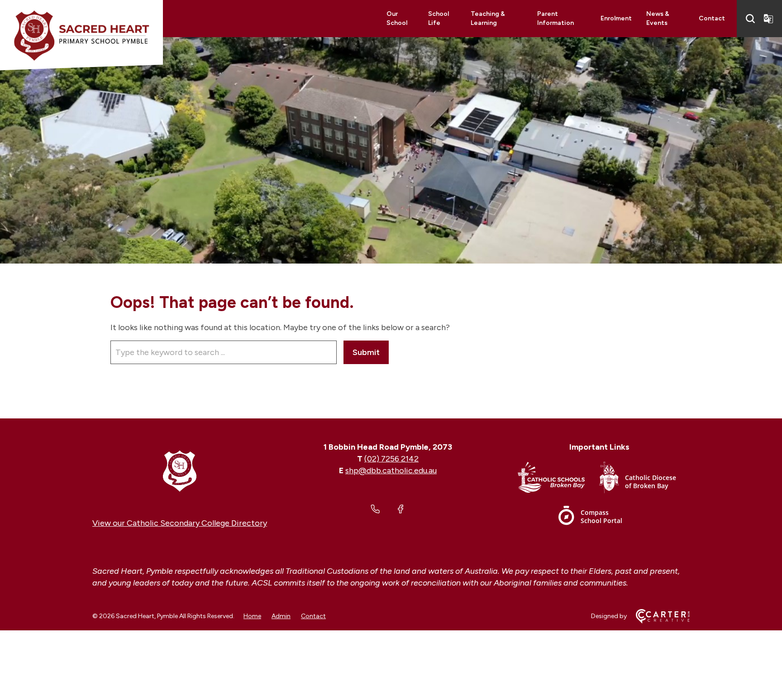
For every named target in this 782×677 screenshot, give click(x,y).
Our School (396, 18)
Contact (712, 18)
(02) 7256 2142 (391, 459)
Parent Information (555, 18)
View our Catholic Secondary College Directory (179, 523)
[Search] (750, 18)
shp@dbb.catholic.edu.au (391, 470)
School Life (438, 18)
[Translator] (768, 18)
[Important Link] (558, 479)
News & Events (657, 18)
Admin (281, 616)
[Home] (179, 470)
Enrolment (616, 18)
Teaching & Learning (488, 18)
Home (252, 616)
